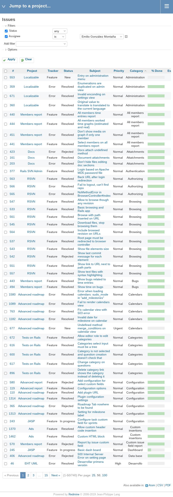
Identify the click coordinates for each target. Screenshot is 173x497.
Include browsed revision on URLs (89, 232)
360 (12, 105)
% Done (156, 70)
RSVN (31, 178)
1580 (12, 294)
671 (12, 96)
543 (12, 249)
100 (104, 475)
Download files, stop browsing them (91, 224)
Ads (31, 428)
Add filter (9, 43)
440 (12, 114)
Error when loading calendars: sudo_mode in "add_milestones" (93, 294)
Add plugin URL (88, 392)
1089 (12, 303)
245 (12, 450)
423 (12, 151)
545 (12, 224)
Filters (11, 25)
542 (12, 256)
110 (12, 392)
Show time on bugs (90, 287)
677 (12, 328)
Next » (55, 475)
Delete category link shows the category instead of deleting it (91, 373)
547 (12, 201)
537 (12, 241)
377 (12, 171)
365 (12, 406)
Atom (152, 485)
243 (12, 421)
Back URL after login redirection (91, 178)
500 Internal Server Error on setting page (92, 455)
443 (12, 281)
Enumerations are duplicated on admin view (91, 87)
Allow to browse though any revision (93, 201)
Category (136, 70)
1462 (12, 436)
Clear (28, 59)
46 (12, 463)
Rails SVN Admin (31, 171)
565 (12, 194)
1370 (12, 428)
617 (12, 363)
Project (32, 70)
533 (12, 209)
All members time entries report (89, 114)
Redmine (74, 494)
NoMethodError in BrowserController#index (94, 194)
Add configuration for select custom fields (91, 382)
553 (12, 77)
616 (12, 345)
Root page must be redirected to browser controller (92, 241)
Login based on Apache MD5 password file (93, 171)
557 (12, 273)
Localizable (31, 77)
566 (12, 186)
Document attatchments (93, 157)
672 (12, 337)
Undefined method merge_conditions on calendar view (92, 328)
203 (12, 163)
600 (12, 354)
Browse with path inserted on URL (89, 216)
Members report (31, 114)
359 (12, 86)
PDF (168, 485)
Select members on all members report (92, 144)
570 (12, 444)
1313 (12, 413)
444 (12, 123)
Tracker (53, 70)
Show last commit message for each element (90, 256)
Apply (11, 59)
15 (46, 475)
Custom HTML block (91, 436)
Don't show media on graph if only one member (92, 135)
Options (12, 49)
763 (12, 311)
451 (12, 134)
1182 (12, 319)
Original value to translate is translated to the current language (94, 105)
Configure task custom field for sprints (93, 421)
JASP (31, 421)
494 (12, 287)
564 (12, 232)
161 (12, 157)
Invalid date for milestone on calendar (92, 319)
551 (12, 265)
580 (12, 382)
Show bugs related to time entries (92, 281)
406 (12, 456)
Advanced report (31, 382)
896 (12, 373)
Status (12, 30)
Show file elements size (93, 249)
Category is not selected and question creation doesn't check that (94, 354)
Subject (94, 70)
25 (93, 475)
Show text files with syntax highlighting (90, 273)
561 (12, 216)
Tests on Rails (31, 337)
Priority (119, 70)
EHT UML (31, 463)
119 (12, 388)
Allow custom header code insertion (91, 428)
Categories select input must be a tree (93, 345)
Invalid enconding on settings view (91, 96)
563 (12, 178)
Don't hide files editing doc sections (92, 163)
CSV (160, 485)
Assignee (14, 36)
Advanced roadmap (31, 294)
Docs (31, 151)
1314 (12, 398)
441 (12, 144)
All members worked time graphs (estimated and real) (93, 124)
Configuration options (92, 388)
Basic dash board (89, 450)
